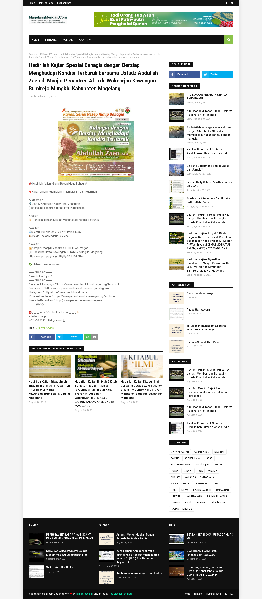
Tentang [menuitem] (51, 39)
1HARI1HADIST (202, 483)
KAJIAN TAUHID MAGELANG (199, 477)
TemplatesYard (84, 593)
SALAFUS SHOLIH (180, 483)
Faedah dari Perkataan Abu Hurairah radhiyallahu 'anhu (209, 200)
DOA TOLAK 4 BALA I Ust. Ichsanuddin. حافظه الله (202, 552)
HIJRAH (201, 502)
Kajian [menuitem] (83, 39)
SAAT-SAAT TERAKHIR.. (60, 567)
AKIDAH (218, 464)
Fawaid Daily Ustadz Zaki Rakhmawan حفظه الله (210, 184)
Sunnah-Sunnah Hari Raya (203, 342)
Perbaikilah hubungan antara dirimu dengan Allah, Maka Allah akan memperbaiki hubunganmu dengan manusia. (209, 133)
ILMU (173, 490)
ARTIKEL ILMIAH (193, 458)
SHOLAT (175, 477)
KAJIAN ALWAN (194, 496)
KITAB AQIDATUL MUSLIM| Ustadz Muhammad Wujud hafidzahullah (66, 552)
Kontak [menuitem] (68, 39)
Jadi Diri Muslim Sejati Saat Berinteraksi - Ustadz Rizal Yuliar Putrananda (207, 392)
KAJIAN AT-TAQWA (217, 496)
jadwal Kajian (202, 464)
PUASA (174, 471)
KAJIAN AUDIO (201, 452)
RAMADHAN (222, 490)
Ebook (188, 502)
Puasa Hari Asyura (198, 309)
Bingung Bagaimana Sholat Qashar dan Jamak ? (209, 167)
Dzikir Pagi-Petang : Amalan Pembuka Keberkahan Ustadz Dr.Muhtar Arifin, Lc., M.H (205, 571)
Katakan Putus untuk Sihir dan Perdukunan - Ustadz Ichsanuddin (208, 151)
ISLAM (184, 490)
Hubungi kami (64, 3)
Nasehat (175, 502)
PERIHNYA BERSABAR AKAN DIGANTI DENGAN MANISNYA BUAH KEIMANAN (69, 536)
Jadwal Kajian (217, 502)
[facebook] (226, 3)
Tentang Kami (46, 3)
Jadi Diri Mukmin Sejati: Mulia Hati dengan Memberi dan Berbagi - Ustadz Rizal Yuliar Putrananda (208, 218)
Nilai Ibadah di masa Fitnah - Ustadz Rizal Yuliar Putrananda (209, 112)
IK (226, 593)
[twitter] (231, 3)
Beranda (33, 54)
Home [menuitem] (35, 39)
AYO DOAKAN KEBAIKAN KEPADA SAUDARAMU (207, 96)
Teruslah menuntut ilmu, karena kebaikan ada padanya (206, 327)
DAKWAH (176, 496)
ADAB (209, 458)
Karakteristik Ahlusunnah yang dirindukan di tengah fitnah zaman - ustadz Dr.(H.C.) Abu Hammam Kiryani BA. (138, 556)
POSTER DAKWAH (180, 464)
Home (32, 3)
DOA (200, 471)
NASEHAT (219, 452)
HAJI (217, 483)
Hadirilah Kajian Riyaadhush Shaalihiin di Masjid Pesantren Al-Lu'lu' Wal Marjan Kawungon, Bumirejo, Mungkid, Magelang (50, 389)
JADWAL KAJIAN (48, 54)
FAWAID (175, 458)
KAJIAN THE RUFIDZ (181, 509)
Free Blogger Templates (121, 593)
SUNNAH (188, 471)
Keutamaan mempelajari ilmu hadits (139, 573)
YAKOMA (212, 471)
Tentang (198, 593)
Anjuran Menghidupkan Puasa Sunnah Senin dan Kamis (135, 536)
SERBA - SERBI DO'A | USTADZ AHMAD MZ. (210, 536)
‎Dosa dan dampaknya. (200, 293)
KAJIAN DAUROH (202, 490)
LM (231, 593)
